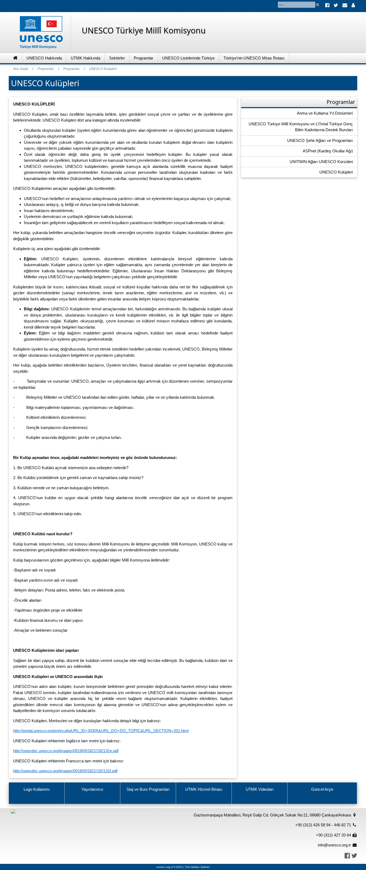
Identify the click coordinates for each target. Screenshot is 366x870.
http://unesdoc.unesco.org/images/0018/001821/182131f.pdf (65, 771)
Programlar (143, 58)
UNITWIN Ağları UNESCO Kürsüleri (321, 161)
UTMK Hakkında (85, 58)
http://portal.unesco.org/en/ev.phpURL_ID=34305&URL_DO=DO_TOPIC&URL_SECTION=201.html (101, 730)
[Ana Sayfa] (15, 58)
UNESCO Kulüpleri (103, 69)
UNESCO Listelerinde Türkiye (188, 58)
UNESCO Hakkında (44, 58)
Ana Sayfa (20, 69)
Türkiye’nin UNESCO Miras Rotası (254, 58)
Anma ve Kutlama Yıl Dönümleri (325, 113)
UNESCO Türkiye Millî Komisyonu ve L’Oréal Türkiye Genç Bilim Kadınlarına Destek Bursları (301, 127)
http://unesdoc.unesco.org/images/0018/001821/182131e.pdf (65, 750)
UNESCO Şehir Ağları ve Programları (320, 140)
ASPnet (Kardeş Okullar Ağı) (328, 151)
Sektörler (117, 58)
